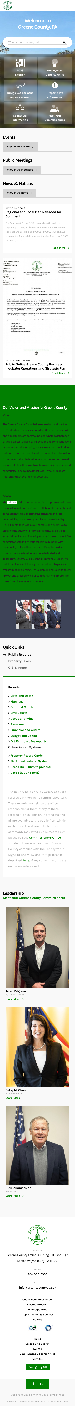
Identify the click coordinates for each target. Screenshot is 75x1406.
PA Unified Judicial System (29, 761)
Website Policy (19, 1395)
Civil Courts (18, 713)
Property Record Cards (26, 755)
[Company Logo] (7, 5)
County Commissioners (37, 1299)
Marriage (16, 701)
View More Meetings (20, 169)
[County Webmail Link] (32, 1327)
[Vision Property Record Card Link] (48, 1327)
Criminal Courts (21, 707)
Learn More (13, 999)
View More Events (18, 146)
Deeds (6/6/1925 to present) (30, 767)
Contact (37, 1358)
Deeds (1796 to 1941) (24, 772)
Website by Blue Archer (54, 1401)
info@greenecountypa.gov (37, 1287)
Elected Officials (37, 1304)
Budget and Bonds (23, 736)
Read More (58, 247)
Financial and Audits (25, 730)
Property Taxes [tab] (19, 661)
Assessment (19, 724)
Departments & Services (37, 1314)
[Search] (64, 42)
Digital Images (55, 1395)
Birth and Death (21, 696)
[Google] (41, 1384)
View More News (17, 193)
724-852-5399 (37, 1274)
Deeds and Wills (21, 718)
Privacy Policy (37, 1395)
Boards (37, 1319)
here (26, 860)
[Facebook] (33, 1384)
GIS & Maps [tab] (17, 667)
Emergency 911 (37, 1367)
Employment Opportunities (37, 1353)
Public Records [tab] (19, 654)
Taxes (37, 1338)
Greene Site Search (37, 1343)
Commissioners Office (45, 837)
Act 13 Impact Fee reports (28, 741)
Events (37, 1348)
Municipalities (37, 1309)
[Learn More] (20, 67)
